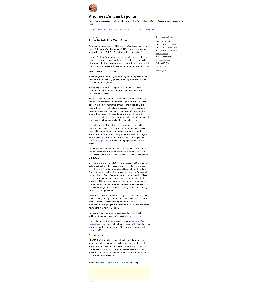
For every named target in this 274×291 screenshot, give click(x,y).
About (92, 29)
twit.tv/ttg (139, 221)
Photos (119, 29)
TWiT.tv (122, 63)
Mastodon (115, 262)
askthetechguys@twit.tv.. (100, 140)
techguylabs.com (96, 224)
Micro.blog (105, 262)
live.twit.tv (117, 125)
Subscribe (150, 29)
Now (111, 29)
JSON (164, 71)
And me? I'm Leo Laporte (112, 16)
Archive (140, 29)
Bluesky (127, 262)
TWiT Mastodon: (167, 44)
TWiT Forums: (168, 47)
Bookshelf (129, 29)
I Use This (102, 29)
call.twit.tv (137, 134)
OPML (158, 71)
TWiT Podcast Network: (168, 41)
